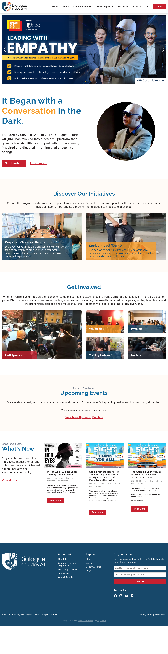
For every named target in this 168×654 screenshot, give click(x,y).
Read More (55, 500)
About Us (62, 559)
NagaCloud (101, 621)
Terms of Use (160, 615)
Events (89, 563)
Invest (136, 6)
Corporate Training (83, 6)
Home (55, 6)
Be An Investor (65, 573)
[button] (82, 81)
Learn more (38, 163)
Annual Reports (65, 577)
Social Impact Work (67, 569)
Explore (122, 6)
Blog (88, 559)
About (66, 6)
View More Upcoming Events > (84, 417)
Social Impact (104, 6)
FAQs (88, 571)
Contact (159, 6)
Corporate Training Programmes (67, 564)
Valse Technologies (85, 621)
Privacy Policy (146, 615)
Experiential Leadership (57, 480)
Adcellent (65, 478)
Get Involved (14, 163)
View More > (9, 480)
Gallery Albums (93, 567)
